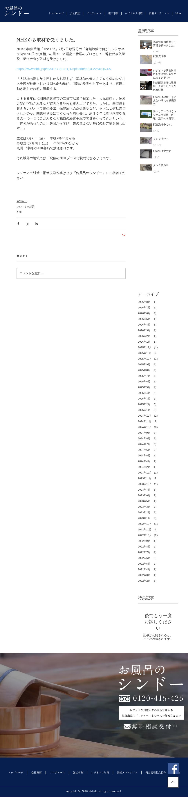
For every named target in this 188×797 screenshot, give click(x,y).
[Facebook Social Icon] (173, 768)
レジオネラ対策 (26, 206)
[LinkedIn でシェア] (36, 223)
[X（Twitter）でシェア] (27, 223)
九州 (19, 211)
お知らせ (22, 201)
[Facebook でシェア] (18, 223)
